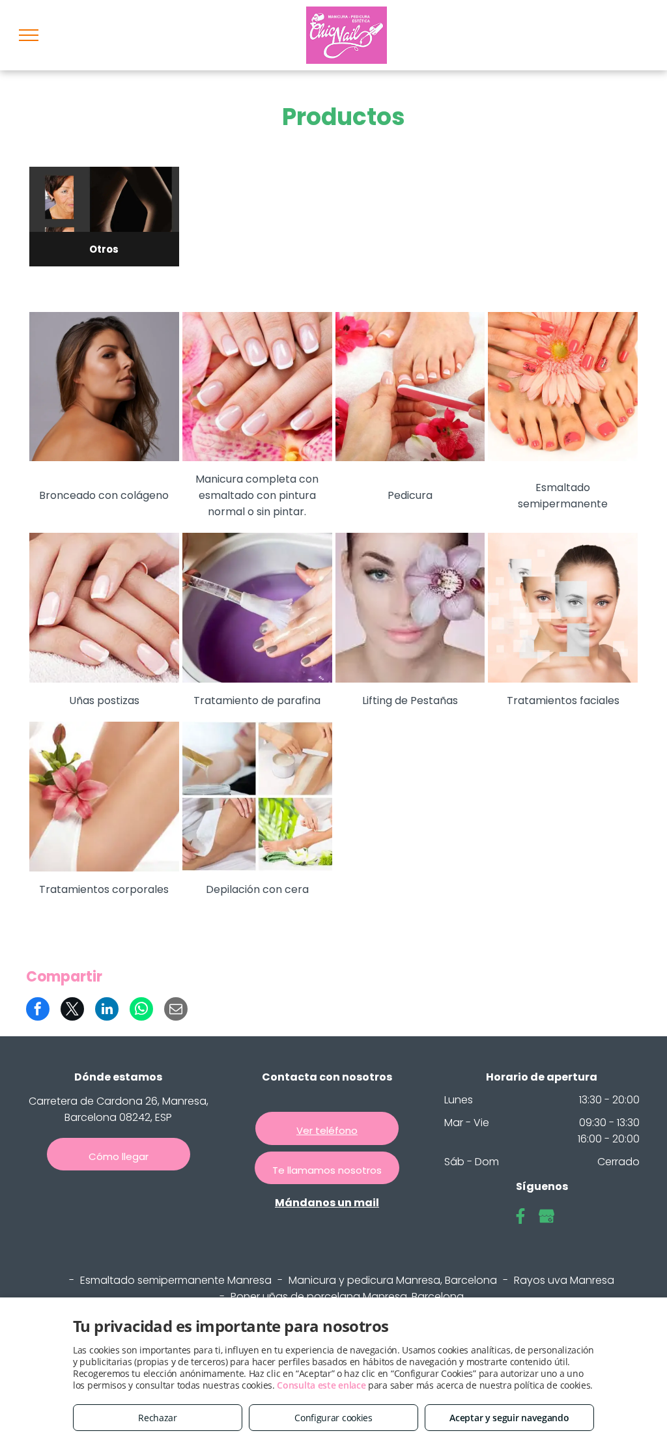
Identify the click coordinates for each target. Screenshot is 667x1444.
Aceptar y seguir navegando (509, 1417)
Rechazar (157, 1417)
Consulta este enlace (321, 1385)
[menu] (29, 35)
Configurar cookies (333, 1417)
